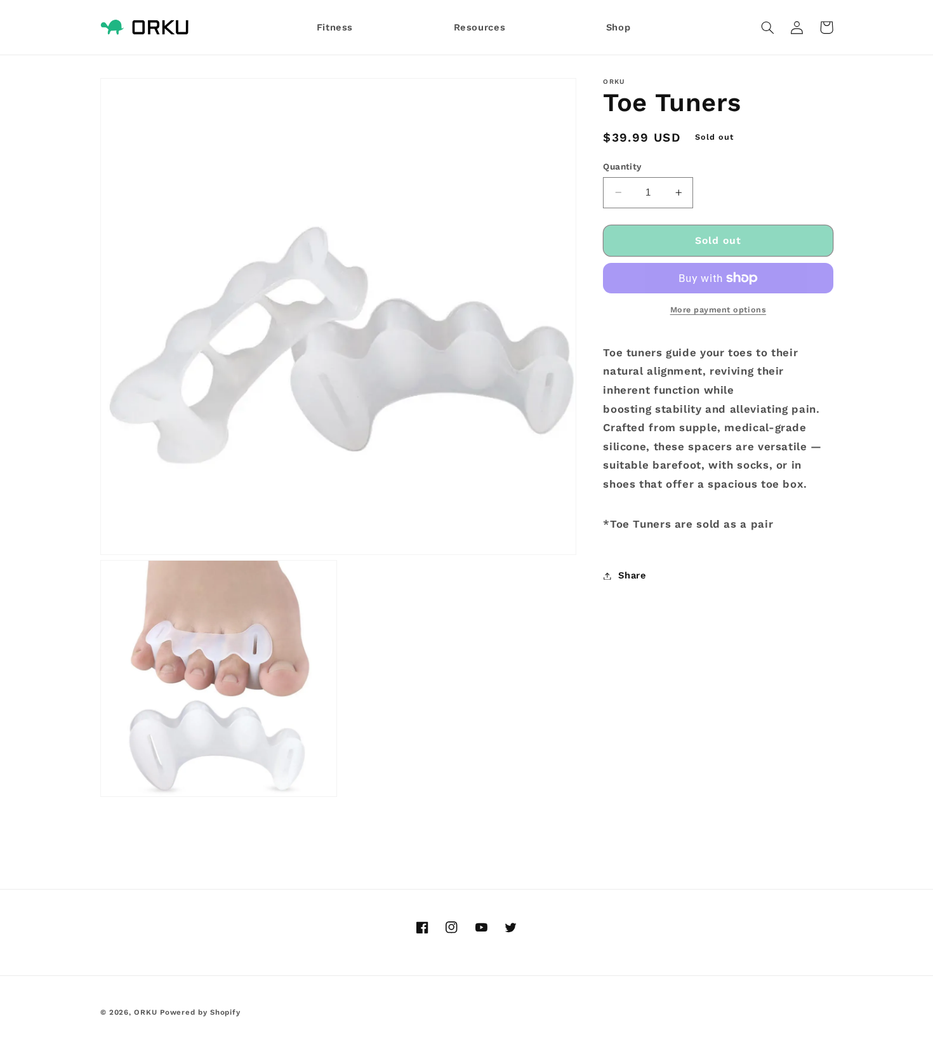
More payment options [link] (718, 309)
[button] (768, 27)
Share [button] (632, 575)
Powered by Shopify (200, 1012)
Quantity (622, 166)
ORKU (145, 1012)
